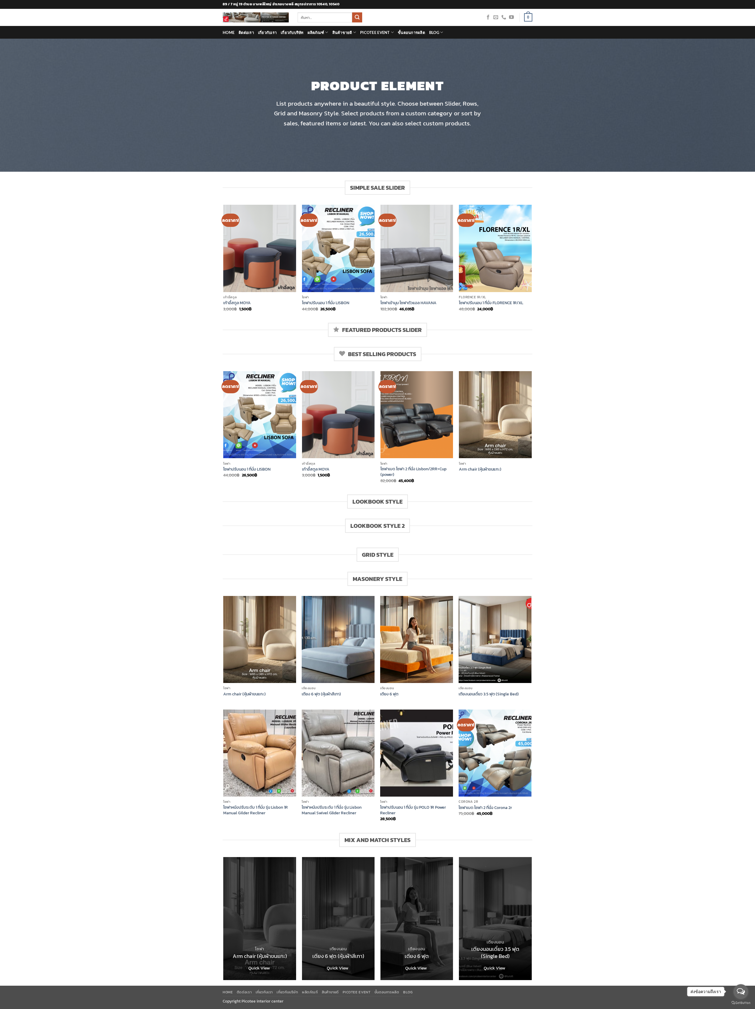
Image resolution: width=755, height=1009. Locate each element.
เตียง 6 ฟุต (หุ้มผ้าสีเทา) (321, 694)
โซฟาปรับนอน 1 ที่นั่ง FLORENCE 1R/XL (491, 303)
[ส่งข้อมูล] (357, 17)
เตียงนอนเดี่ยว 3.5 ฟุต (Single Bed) (489, 694)
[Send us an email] (495, 17)
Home (228, 32)
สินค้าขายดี (342, 32)
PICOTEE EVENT (375, 32)
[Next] (531, 263)
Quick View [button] (259, 968)
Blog (434, 32)
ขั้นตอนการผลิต (411, 32)
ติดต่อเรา (246, 32)
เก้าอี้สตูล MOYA (237, 303)
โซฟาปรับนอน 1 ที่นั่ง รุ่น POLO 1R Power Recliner (413, 810)
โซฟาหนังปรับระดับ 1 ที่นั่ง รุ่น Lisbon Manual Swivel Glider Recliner (332, 810)
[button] (528, 17)
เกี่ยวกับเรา (267, 32)
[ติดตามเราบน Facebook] (488, 17)
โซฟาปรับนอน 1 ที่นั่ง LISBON (325, 303)
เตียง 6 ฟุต (389, 694)
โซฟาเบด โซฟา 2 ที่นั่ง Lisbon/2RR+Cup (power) (413, 471)
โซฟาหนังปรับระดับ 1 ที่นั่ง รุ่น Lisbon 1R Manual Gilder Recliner (255, 810)
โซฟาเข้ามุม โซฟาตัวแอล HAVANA (408, 303)
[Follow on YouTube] (511, 17)
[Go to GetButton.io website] (740, 1003)
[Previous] (223, 263)
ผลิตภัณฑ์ (316, 32)
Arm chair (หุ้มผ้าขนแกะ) (480, 469)
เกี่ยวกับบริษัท (292, 32)
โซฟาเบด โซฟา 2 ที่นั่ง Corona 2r (485, 807)
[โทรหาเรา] (503, 17)
